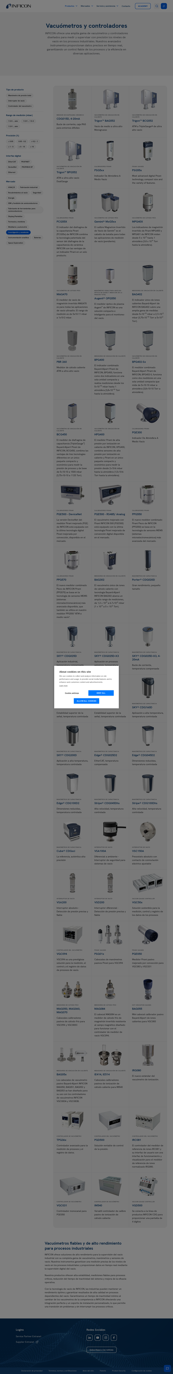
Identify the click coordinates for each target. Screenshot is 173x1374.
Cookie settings (72, 693)
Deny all (101, 693)
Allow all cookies (86, 701)
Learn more (63, 686)
